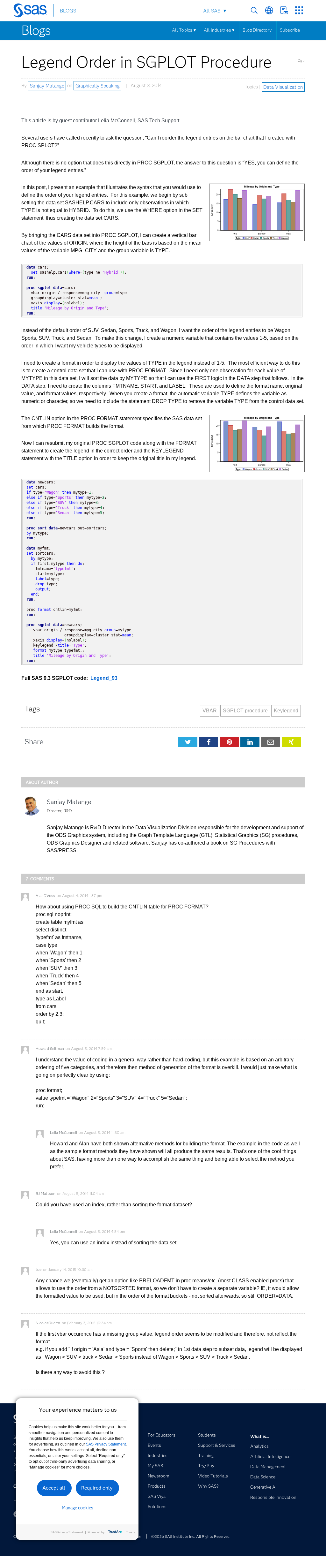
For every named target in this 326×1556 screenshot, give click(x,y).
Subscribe (290, 30)
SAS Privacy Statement (106, 1444)
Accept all (53, 1488)
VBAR (209, 710)
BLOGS (68, 11)
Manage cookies (77, 1508)
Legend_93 (103, 678)
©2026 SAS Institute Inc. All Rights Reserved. (190, 1536)
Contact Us (284, 10)
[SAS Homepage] (33, 11)
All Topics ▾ (184, 30)
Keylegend (286, 710)
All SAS (211, 11)
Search (254, 10)
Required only (97, 1488)
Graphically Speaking (97, 85)
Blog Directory (257, 30)
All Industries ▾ (219, 30)
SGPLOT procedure (245, 710)
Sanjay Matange (47, 85)
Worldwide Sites (269, 10)
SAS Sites (299, 10)
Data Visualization (283, 87)
